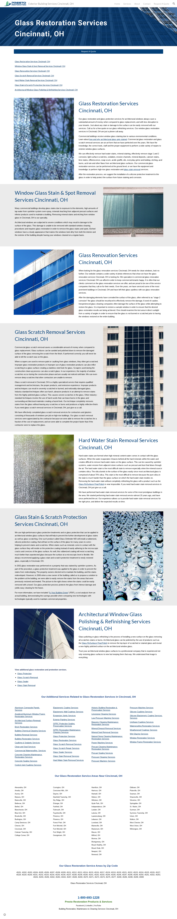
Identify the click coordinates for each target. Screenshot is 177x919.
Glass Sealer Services (62, 752)
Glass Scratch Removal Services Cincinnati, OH (34, 76)
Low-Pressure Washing (101, 718)
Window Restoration (138, 738)
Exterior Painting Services (64, 720)
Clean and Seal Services (25, 747)
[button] (174, 4)
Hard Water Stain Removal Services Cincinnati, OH (36, 80)
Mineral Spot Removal (101, 732)
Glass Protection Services (64, 736)
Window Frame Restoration (141, 742)
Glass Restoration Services (64, 740)
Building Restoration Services (27, 739)
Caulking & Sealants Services (27, 743)
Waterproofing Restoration (141, 726)
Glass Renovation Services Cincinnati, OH (32, 71)
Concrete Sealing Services (26, 761)
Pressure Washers (99, 761)
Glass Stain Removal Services (66, 756)
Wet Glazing (135, 734)
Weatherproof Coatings (140, 730)
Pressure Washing (138, 708)
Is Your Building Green (58, 593)
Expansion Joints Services (64, 716)
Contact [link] (146, 3)
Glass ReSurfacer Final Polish (91, 484)
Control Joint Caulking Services (28, 765)
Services (112, 714)
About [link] (137, 3)
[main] (63, 27)
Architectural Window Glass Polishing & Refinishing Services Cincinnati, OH (46, 90)
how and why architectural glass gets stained (108, 139)
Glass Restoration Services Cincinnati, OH (32, 61)
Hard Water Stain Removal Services (68, 760)
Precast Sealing (98, 753)
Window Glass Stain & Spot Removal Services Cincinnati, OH (40, 66)
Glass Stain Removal (26, 685)
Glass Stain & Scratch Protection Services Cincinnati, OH (38, 85)
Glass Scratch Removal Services (67, 744)
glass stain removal (132, 169)
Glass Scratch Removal (27, 677)
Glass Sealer (22, 681)
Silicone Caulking (137, 712)
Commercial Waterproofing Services (30, 751)
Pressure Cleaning (99, 757)
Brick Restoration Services (26, 727)
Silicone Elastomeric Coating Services (146, 716)
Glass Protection (24, 674)
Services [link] (127, 3)
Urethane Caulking (138, 722)
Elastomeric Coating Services (65, 708)
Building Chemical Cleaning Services (30, 731)
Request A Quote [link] (161, 3)
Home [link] (117, 3)
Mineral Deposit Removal (102, 728)
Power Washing (98, 743)
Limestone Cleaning (99, 714)
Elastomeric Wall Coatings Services (68, 712)
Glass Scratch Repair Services (66, 748)
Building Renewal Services (26, 735)
